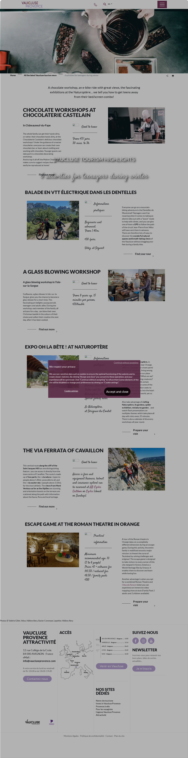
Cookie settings (71, 391)
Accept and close (117, 391)
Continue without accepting (126, 362)
